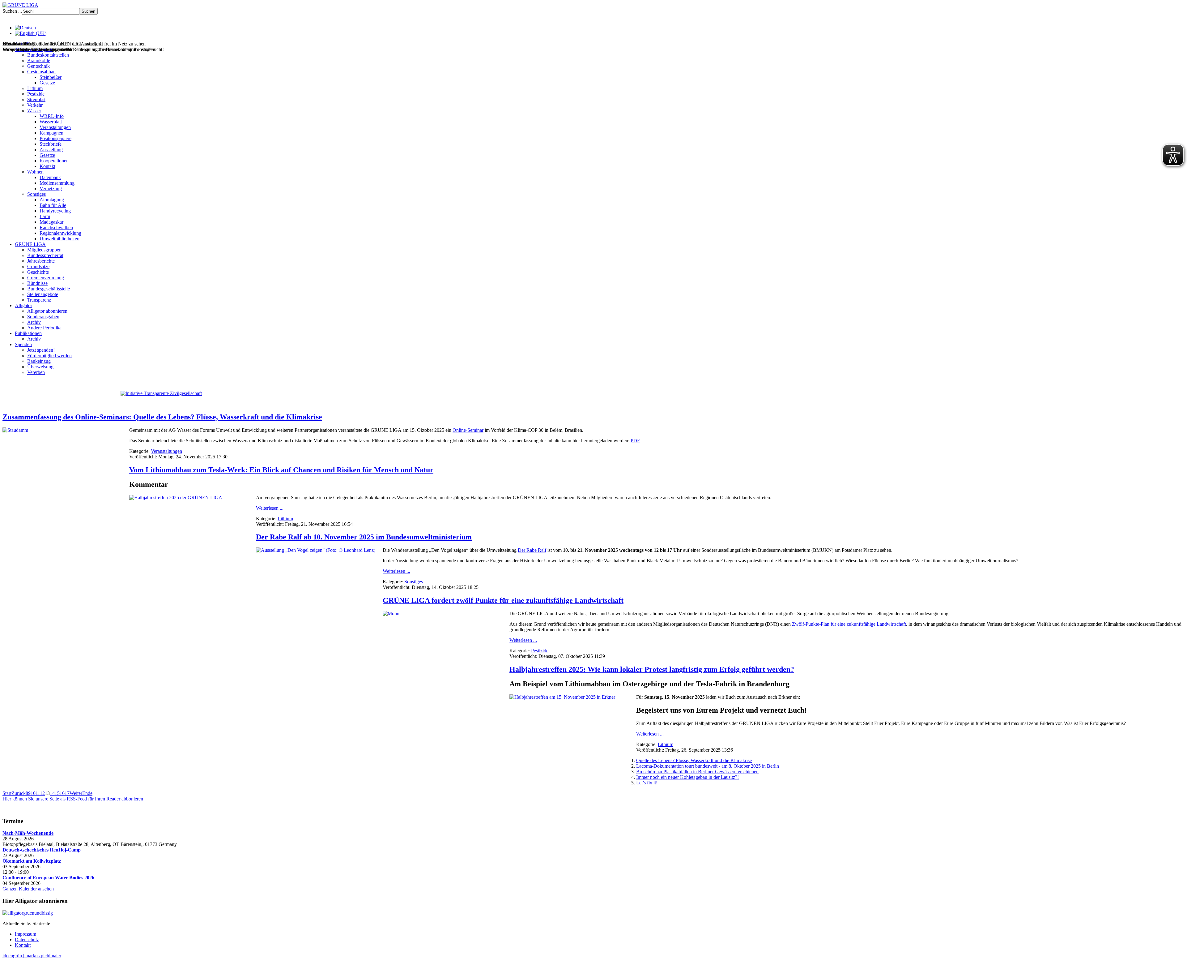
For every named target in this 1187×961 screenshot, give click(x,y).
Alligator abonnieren (47, 311)
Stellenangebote (42, 294)
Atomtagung (52, 199)
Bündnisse (37, 283)
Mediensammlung (57, 183)
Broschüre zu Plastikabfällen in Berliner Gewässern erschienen (697, 771)
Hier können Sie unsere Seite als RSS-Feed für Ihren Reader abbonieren (72, 798)
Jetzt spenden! (41, 350)
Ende (87, 793)
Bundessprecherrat (45, 255)
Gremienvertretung (45, 277)
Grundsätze (38, 266)
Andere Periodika (44, 327)
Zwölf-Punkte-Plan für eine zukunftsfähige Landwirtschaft (849, 624)
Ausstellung (51, 149)
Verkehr (35, 105)
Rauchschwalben (56, 227)
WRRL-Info (52, 116)
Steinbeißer (51, 77)
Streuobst (36, 99)
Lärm (45, 216)
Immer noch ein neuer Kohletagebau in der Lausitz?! (687, 777)
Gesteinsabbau (41, 71)
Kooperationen (54, 160)
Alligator (23, 305)
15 (57, 793)
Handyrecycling (55, 210)
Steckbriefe (51, 144)
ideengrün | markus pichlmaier (31, 955)
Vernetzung (51, 188)
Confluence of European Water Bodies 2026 (48, 877)
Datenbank (50, 177)
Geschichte (38, 272)
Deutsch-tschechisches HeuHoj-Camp (41, 849)
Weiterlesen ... (269, 508)
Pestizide (36, 94)
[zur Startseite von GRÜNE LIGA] (20, 5)
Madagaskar (51, 222)
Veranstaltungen (55, 127)
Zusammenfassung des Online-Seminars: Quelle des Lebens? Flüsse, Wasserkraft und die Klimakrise (162, 417)
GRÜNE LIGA (30, 244)
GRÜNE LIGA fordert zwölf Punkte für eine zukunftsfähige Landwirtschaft (503, 600)
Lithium (35, 88)
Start (6, 793)
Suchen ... (12, 11)
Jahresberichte (41, 261)
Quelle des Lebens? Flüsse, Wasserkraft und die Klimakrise (694, 760)
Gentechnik (38, 66)
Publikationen (28, 333)
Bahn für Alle (53, 205)
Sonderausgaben (43, 316)
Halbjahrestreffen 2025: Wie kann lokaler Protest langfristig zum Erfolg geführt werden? (651, 669)
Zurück (18, 793)
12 (42, 793)
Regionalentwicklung (60, 233)
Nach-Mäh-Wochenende (27, 833)
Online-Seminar (468, 430)
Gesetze (47, 82)
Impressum (25, 934)
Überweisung (40, 366)
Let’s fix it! (646, 782)
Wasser (34, 110)
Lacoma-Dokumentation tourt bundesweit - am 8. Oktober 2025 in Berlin (707, 766)
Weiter (76, 793)
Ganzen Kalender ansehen (28, 888)
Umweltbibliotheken (59, 238)
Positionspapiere (55, 138)
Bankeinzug (39, 361)
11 (38, 793)
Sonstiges (36, 194)
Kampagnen (51, 132)
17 (67, 793)
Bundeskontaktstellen (48, 55)
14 (52, 793)
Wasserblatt (51, 121)
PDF (635, 440)
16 (62, 793)
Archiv (34, 322)
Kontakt (47, 166)
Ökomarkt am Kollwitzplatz (31, 861)
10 (33, 793)
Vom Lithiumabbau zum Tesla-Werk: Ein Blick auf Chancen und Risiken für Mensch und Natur (281, 470)
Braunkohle (38, 60)
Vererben (36, 372)
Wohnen (35, 171)
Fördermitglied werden (49, 355)
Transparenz (39, 299)
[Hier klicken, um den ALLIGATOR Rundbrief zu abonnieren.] (593, 913)
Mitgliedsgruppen (44, 249)
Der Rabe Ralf (532, 550)
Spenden (23, 344)
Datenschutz (27, 939)
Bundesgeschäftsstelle (48, 288)
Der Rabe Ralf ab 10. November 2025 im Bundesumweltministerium (364, 537)
